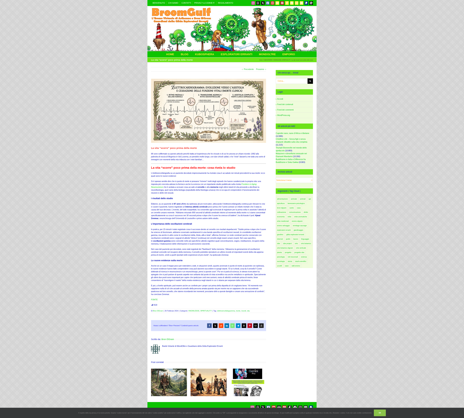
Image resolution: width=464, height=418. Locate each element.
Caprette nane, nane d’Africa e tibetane (292, 133)
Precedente (249, 69)
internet (280, 239)
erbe (289, 217)
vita (248, 311)
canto (292, 208)
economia (281, 217)
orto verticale (301, 248)
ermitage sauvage (300, 226)
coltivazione (281, 212)
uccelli (279, 266)
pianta (279, 252)
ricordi (243, 311)
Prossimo (260, 69)
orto (296, 243)
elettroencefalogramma (226, 311)
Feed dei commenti (285, 110)
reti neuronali (293, 257)
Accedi (280, 99)
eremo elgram (297, 221)
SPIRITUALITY (206, 311)
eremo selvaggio (283, 226)
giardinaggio (298, 230)
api (310, 199)
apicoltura (281, 203)
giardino (280, 234)
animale (294, 199)
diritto (306, 212)
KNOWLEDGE (193, 311)
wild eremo (296, 266)
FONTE (154, 300)
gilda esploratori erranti (295, 234)
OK (380, 413)
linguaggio (305, 239)
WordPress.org (283, 115)
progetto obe (299, 252)
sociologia (281, 261)
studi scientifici (300, 261)
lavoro (295, 239)
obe (278, 243)
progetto (288, 252)
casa (299, 208)
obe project (287, 243)
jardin (288, 239)
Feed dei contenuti (285, 104)
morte (238, 311)
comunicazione (295, 212)
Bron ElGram (158, 311)
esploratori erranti (284, 230)
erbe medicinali (283, 221)
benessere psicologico (296, 203)
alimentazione (282, 199)
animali (302, 199)
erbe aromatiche (300, 217)
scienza (304, 257)
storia (290, 261)
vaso (287, 266)
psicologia (281, 257)
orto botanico (306, 243)
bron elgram (281, 208)
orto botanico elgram (285, 248)
